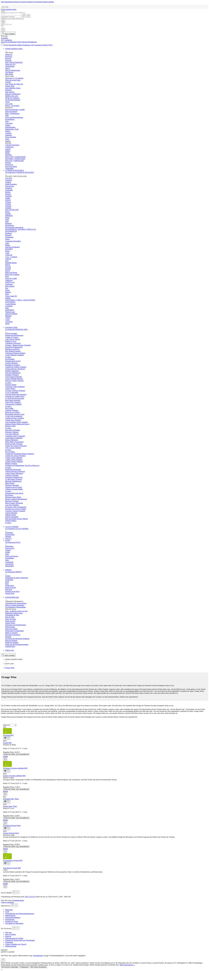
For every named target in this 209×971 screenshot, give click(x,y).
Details (5, 756)
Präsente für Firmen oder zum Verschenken (20, 940)
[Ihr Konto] (3, 30)
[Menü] (3, 12)
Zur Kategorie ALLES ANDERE (16, 529)
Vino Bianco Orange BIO (12, 868)
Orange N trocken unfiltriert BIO (14, 776)
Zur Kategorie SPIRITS (13, 572)
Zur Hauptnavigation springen (43, 2)
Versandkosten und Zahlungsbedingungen (19, 913)
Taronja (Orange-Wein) (11, 833)
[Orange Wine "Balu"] (104, 800)
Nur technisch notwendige (10, 967)
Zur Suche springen (26, 2)
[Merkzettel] (2, 27)
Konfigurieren (24, 967)
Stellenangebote (10, 946)
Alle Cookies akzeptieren (38, 967)
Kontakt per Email (11, 921)
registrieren (8, 40)
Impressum (9, 910)
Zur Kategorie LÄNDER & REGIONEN (19, 172)
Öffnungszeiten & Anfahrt (14, 938)
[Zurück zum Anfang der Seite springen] (3, 960)
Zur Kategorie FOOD (12, 542)
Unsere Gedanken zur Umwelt (15, 944)
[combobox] (11, 16)
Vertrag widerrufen (7, 902)
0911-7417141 (30, 897)
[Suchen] (23, 16)
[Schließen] (2, 969)
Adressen (24, 42)
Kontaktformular (18, 900)
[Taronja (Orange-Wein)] (104, 827)
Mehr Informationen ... (127, 965)
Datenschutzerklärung (12, 917)
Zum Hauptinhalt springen (10, 2)
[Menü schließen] (6, 51)
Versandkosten (38, 955)
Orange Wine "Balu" (10, 806)
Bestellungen (32, 42)
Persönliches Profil (14, 42)
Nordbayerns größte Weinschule (12, 19)
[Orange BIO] (104, 737)
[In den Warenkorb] (5, 759)
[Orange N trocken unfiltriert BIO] (104, 770)
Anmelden (4, 38)
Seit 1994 (4, 7)
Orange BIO (7, 743)
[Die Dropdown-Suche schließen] (28, 16)
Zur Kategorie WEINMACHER (16, 329)
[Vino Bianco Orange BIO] (104, 862)
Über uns (8, 932)
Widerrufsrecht (10, 915)
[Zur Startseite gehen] (8, 9)
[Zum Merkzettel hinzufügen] (6, 738)
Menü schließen (10, 34)
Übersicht (4, 42)
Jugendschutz (9, 919)
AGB (7, 912)
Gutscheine (9, 942)
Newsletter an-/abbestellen (14, 923)
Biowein (8, 936)
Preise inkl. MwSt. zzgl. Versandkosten (16, 754)
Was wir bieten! (10, 934)
